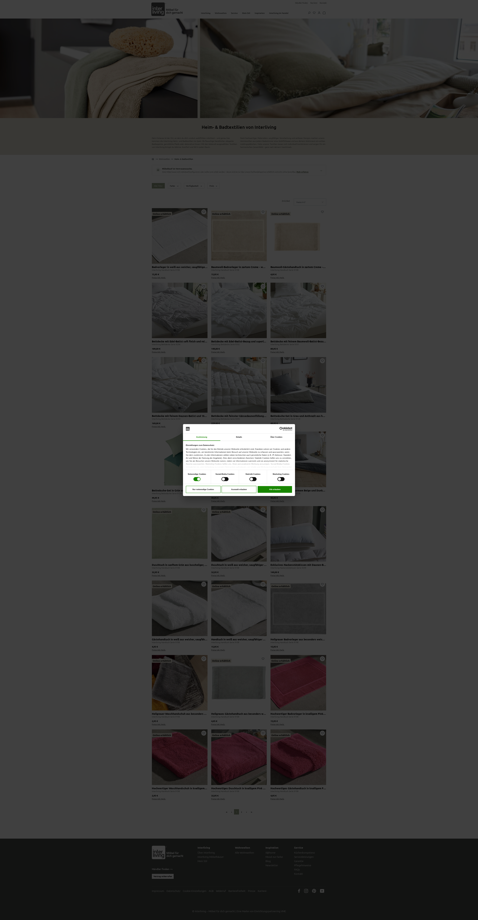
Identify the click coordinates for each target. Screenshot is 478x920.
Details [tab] (239, 437)
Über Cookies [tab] (276, 437)
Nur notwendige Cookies (203, 489)
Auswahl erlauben (239, 489)
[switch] (225, 479)
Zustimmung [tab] (201, 437)
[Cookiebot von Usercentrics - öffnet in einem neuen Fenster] (281, 429)
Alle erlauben (275, 489)
